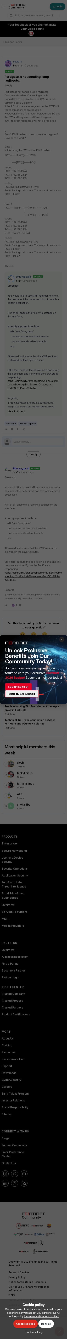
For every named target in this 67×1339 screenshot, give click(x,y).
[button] (33, 1332)
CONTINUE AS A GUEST (21, 693)
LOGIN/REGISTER (18, 686)
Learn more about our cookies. (41, 1316)
